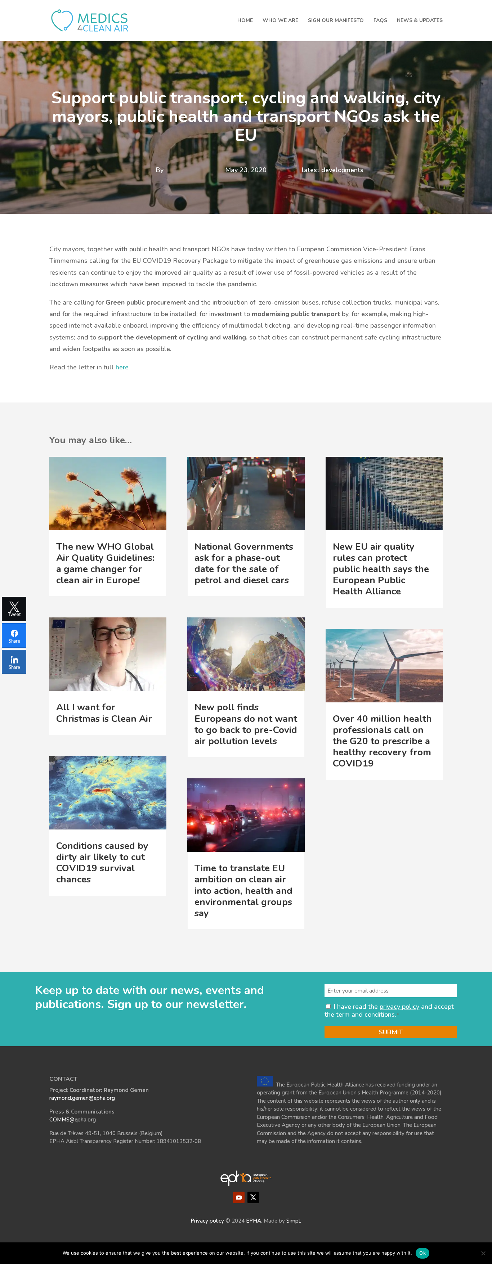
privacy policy (399, 1006)
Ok (422, 1253)
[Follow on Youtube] (239, 1197)
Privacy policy (207, 1220)
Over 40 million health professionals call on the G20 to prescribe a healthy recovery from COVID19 (382, 741)
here (122, 367)
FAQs (380, 21)
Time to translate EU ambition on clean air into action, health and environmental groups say (243, 890)
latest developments (332, 170)
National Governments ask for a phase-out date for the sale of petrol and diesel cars (243, 563)
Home (245, 21)
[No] (483, 1253)
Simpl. (293, 1220)
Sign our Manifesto (336, 21)
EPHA (253, 1220)
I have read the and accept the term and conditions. (389, 1010)
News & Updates (420, 21)
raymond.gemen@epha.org (82, 1098)
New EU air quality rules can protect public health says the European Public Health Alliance (381, 569)
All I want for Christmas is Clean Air (104, 713)
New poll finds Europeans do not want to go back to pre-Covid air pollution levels (245, 724)
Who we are (280, 21)
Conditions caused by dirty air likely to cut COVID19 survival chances (102, 863)
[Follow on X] (253, 1197)
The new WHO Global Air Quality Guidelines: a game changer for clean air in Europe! (105, 563)
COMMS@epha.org (72, 1119)
